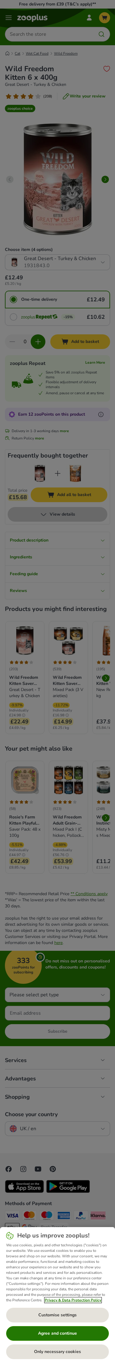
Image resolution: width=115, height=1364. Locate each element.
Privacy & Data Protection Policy (73, 1300)
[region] (57, 1295)
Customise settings (57, 1315)
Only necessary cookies (57, 1352)
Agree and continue (57, 1333)
